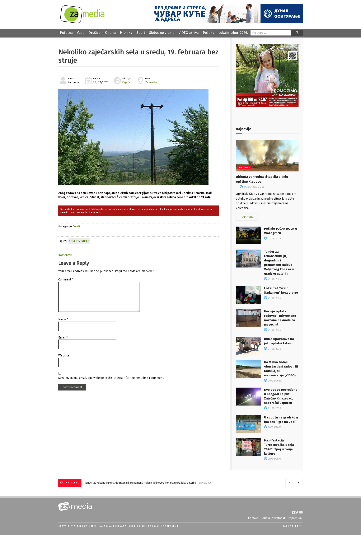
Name (63, 319)
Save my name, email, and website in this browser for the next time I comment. (111, 378)
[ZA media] (82, 22)
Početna (66, 33)
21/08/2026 (250, 187)
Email (63, 337)
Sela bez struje (79, 241)
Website (63, 355)
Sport (140, 33)
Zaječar (127, 82)
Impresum (295, 518)
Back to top (292, 526)
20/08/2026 (274, 380)
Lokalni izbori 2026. (233, 33)
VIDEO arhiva (189, 33)
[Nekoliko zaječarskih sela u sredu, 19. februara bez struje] (138, 137)
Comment (65, 279)
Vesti (80, 33)
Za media (151, 82)
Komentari (65, 255)
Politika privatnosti (273, 518)
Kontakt (253, 518)
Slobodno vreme (161, 33)
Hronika (126, 33)
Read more (246, 217)
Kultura (110, 33)
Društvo (94, 33)
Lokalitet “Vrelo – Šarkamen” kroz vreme (109, 482)
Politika (208, 33)
